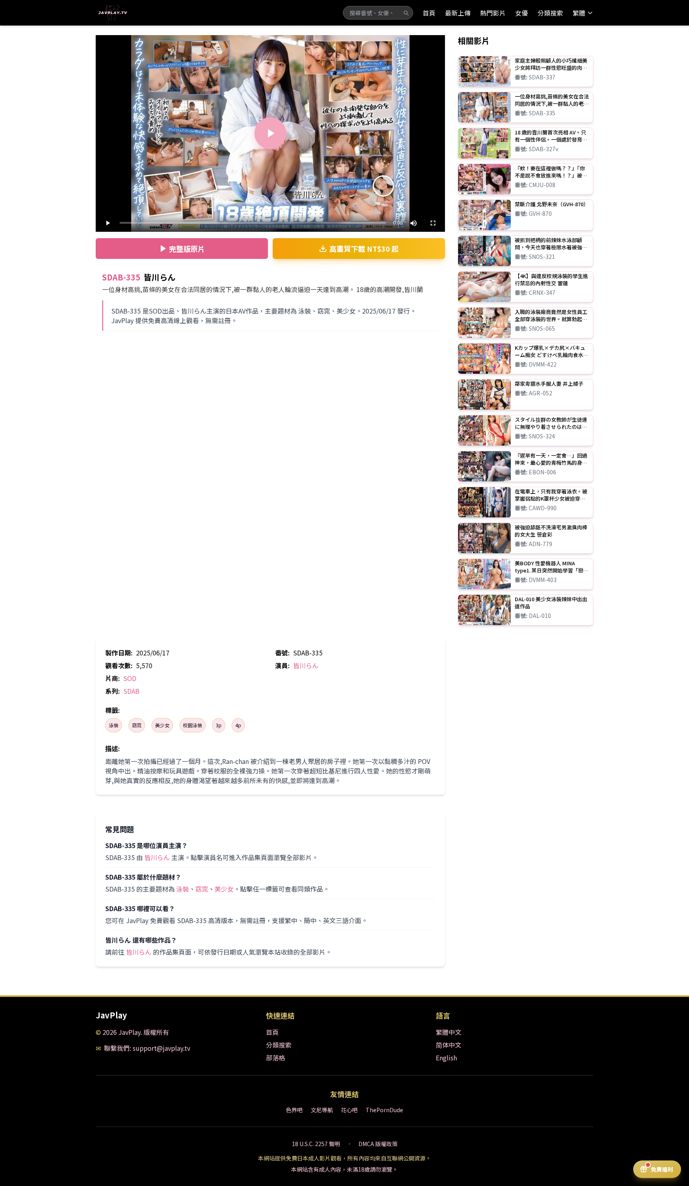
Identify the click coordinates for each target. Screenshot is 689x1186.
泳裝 (113, 725)
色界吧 (294, 1110)
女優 (521, 13)
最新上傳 (457, 13)
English (446, 1057)
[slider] (253, 223)
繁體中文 (448, 1032)
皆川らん (306, 665)
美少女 (162, 725)
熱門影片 (493, 13)
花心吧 (349, 1110)
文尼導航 (322, 1110)
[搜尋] (406, 13)
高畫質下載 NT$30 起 (364, 248)
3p (219, 725)
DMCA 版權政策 (378, 1144)
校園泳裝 (192, 725)
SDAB (131, 691)
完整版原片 (187, 248)
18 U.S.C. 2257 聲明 (316, 1144)
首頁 (429, 13)
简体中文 (448, 1045)
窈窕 (137, 725)
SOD (129, 678)
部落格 (275, 1057)
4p (238, 725)
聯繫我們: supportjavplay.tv (147, 1048)
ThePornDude (384, 1110)
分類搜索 (550, 13)
